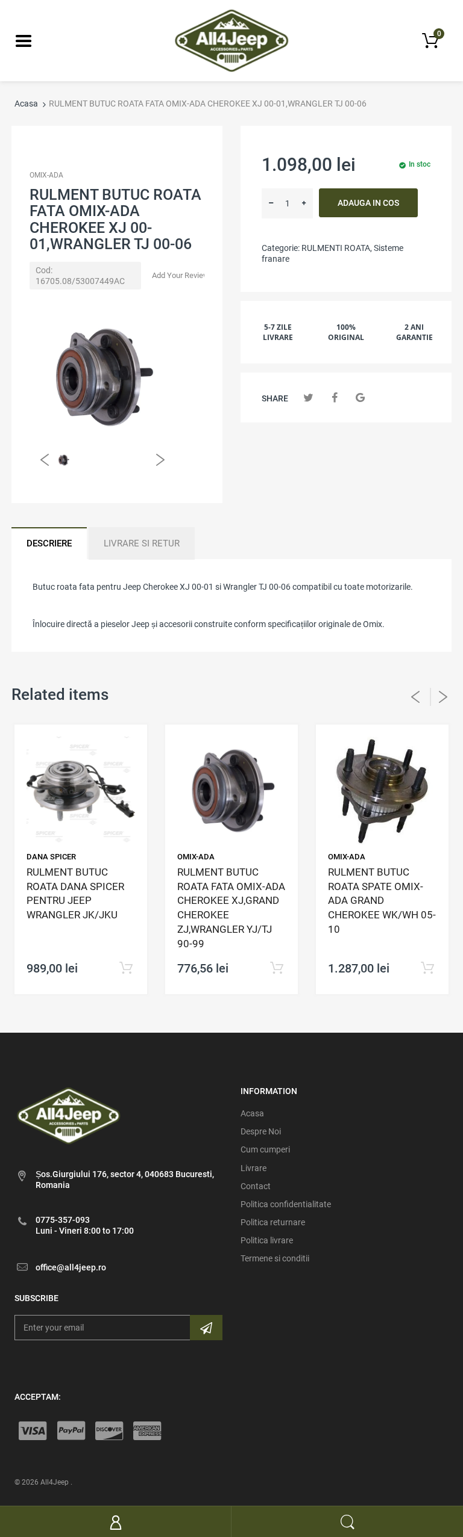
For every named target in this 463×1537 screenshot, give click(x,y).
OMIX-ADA (46, 175)
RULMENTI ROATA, (336, 248)
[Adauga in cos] (125, 968)
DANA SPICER (51, 856)
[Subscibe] (206, 1327)
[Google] (360, 397)
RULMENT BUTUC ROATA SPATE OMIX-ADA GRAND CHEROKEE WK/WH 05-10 (382, 900)
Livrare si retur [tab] (142, 543)
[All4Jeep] (231, 40)
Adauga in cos (368, 203)
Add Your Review (180, 275)
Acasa (26, 103)
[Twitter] (308, 397)
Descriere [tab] (49, 543)
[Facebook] (334, 397)
